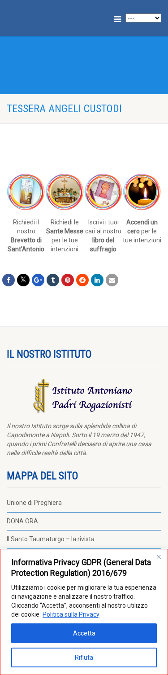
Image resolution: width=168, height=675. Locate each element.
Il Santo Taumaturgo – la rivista (51, 539)
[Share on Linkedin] (97, 280)
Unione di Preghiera (34, 502)
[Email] (112, 280)
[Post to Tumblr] (53, 280)
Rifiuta (84, 657)
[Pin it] (67, 280)
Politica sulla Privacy (71, 614)
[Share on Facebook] (8, 280)
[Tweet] (23, 280)
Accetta (84, 633)
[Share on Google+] (38, 280)
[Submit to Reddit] (82, 280)
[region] (84, 612)
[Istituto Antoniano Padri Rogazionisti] (56, 16)
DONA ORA (22, 521)
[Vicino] (158, 556)
